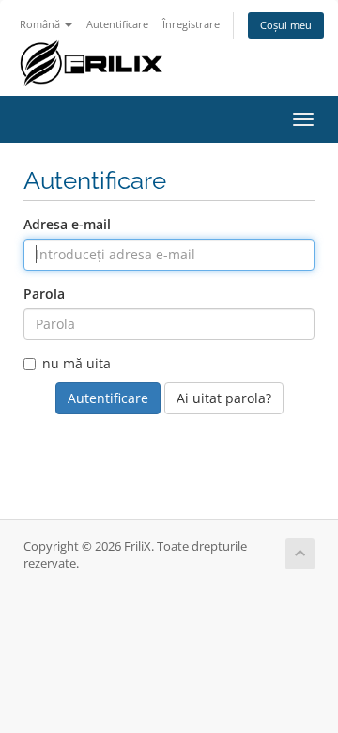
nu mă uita (76, 363)
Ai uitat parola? (224, 398)
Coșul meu (286, 25)
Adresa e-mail (67, 224)
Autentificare (117, 24)
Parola (44, 294)
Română (41, 24)
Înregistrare (191, 24)
